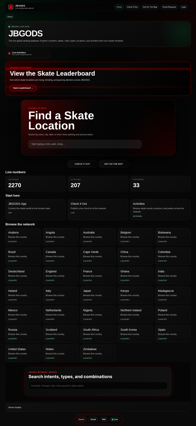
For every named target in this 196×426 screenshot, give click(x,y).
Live (116, 419)
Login (183, 7)
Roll (104, 419)
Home (119, 7)
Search (81, 419)
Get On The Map (150, 7)
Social (93, 419)
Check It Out (132, 7)
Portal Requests (169, 7)
